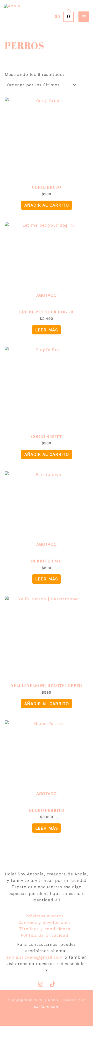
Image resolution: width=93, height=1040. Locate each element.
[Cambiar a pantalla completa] (26, 1031)
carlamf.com (46, 1006)
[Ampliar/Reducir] (8, 1031)
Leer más (46, 330)
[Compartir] (45, 1031)
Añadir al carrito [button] (46, 205)
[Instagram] (41, 984)
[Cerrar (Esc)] (63, 1031)
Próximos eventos (45, 916)
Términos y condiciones (44, 928)
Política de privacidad (44, 935)
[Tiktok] (53, 984)
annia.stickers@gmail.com (34, 957)
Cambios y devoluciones (44, 922)
